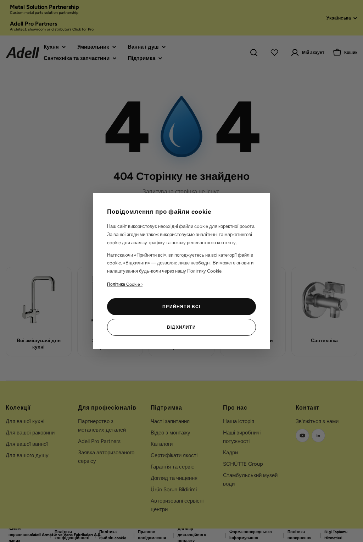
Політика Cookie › (125, 284)
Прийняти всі (181, 306)
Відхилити (181, 327)
